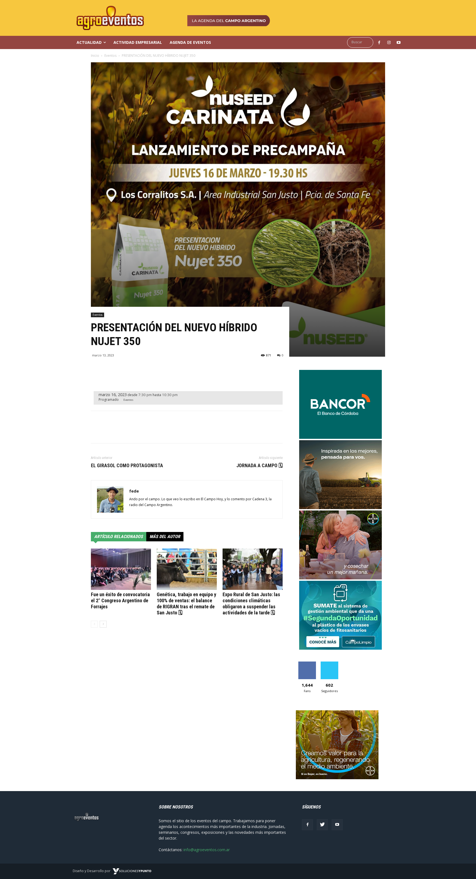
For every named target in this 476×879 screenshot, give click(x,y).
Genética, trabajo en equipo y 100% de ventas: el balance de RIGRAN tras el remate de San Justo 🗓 (186, 603)
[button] (361, 42)
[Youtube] (337, 824)
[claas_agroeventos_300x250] (340, 507)
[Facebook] (307, 824)
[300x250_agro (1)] (337, 777)
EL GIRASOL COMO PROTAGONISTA (127, 465)
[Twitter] (322, 824)
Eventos (110, 55)
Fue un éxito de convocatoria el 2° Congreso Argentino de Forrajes (120, 600)
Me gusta (307, 664)
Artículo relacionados (118, 536)
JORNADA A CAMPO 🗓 (259, 465)
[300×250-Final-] (340, 437)
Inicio (95, 55)
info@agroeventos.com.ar (206, 849)
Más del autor (165, 536)
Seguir (329, 664)
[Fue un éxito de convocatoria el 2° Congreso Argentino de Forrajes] (121, 569)
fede (134, 491)
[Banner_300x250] (340, 577)
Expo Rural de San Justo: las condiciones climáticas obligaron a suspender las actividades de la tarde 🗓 (251, 603)
